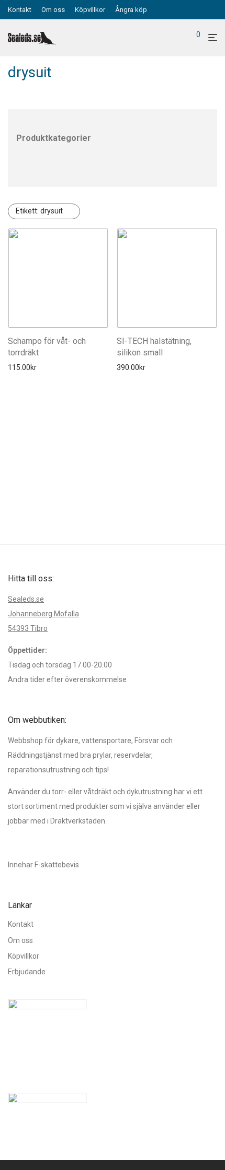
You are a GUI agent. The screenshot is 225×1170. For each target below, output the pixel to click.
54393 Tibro (28, 628)
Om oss (53, 9)
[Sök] (180, 38)
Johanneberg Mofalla (43, 614)
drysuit (39, 211)
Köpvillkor (90, 9)
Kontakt (19, 9)
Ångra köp (131, 9)
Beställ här (22, 367)
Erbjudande (27, 972)
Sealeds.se (26, 599)
